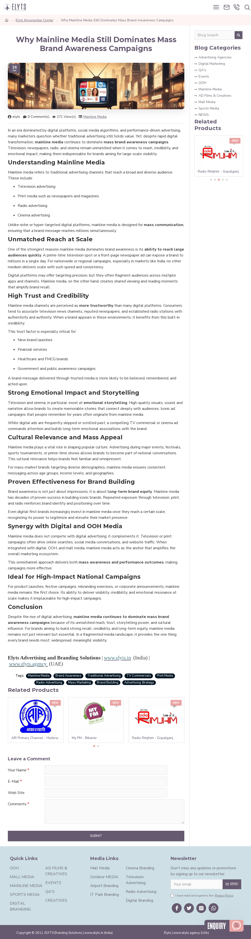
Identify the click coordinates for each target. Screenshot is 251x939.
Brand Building (107, 682)
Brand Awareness (68, 675)
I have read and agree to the (204, 896)
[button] (94, 746)
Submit (96, 836)
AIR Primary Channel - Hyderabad (36, 738)
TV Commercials (138, 675)
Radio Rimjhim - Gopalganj (152, 738)
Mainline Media (95, 116)
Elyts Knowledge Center (34, 20)
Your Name (17, 770)
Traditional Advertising (104, 675)
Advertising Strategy (139, 682)
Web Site (16, 792)
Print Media (165, 675)
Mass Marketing (79, 682)
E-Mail (13, 781)
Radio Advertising (49, 682)
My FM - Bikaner (84, 738)
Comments (17, 804)
